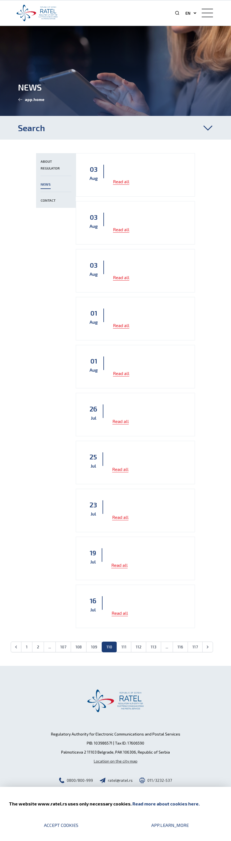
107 (63, 646)
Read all (121, 181)
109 (94, 646)
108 (78, 646)
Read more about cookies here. (166, 803)
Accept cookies (61, 825)
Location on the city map (115, 761)
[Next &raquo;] (207, 647)
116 (180, 646)
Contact (48, 200)
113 (153, 646)
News (46, 184)
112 (138, 646)
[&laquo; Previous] (16, 647)
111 (123, 646)
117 (195, 646)
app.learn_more (170, 825)
